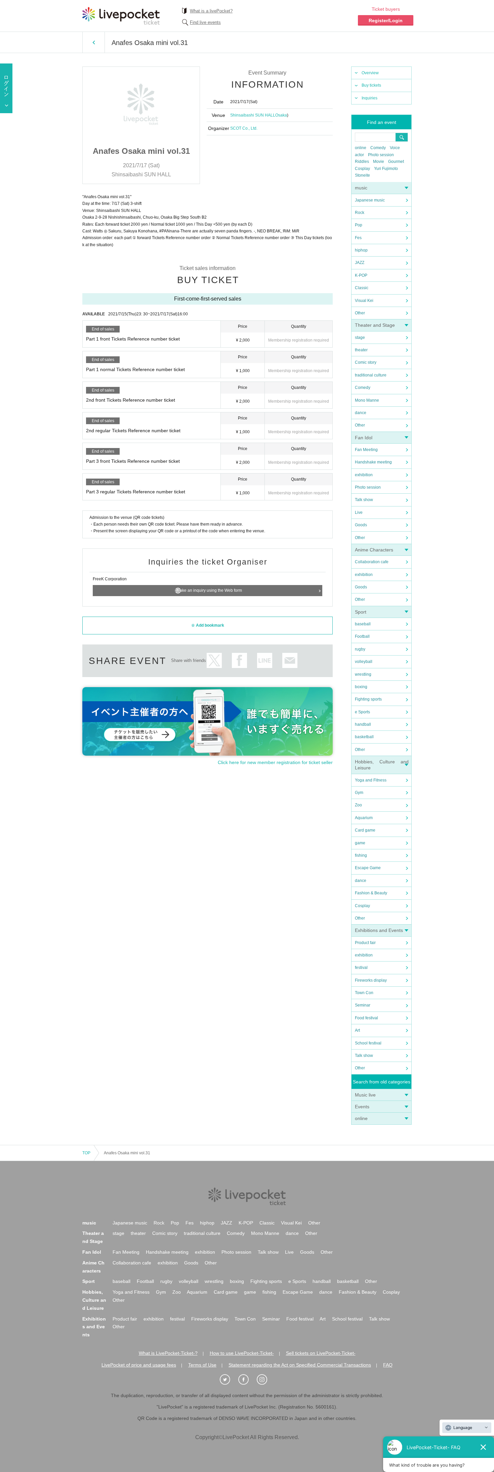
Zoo (358, 805)
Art (357, 1030)
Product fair (365, 942)
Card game (365, 830)
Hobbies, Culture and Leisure (94, 1300)
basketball (364, 736)
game (360, 843)
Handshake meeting (373, 462)
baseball (363, 624)
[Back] (93, 42)
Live (359, 512)
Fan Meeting (366, 449)
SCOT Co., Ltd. (243, 128)
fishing (361, 855)
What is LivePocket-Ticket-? (168, 1353)
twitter (214, 660)
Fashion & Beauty (371, 893)
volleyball (363, 661)
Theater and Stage (375, 325)
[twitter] (228, 1379)
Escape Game (368, 867)
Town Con (364, 992)
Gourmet (396, 161)
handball (363, 724)
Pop (358, 225)
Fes (358, 237)
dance (360, 412)
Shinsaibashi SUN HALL (252, 115)
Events (362, 1106)
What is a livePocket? (211, 10)
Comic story (365, 362)
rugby (360, 649)
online (360, 147)
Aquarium (364, 817)
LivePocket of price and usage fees (138, 1365)
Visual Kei (364, 300)
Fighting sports (368, 699)
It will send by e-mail (289, 660)
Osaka (281, 115)
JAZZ (359, 262)
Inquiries (369, 98)
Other (360, 313)
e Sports (362, 712)
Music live (365, 1095)
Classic (361, 287)
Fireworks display (371, 980)
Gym (359, 792)
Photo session (381, 154)
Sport (360, 612)
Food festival (366, 1018)
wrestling (363, 674)
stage (360, 337)
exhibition (364, 475)
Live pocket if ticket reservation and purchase (121, 16)
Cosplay (362, 168)
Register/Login (386, 20)
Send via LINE (264, 660)
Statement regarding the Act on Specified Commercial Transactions (300, 1365)
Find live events (205, 22)
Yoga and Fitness (370, 780)
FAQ (388, 1365)
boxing (361, 686)
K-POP (361, 275)
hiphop (361, 250)
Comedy (378, 147)
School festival (368, 1043)
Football (362, 636)
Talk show (364, 499)
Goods (361, 525)
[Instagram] (265, 1379)
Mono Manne (367, 400)
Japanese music (370, 200)
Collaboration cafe (371, 562)
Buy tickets (371, 85)
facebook (239, 660)
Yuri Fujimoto (386, 168)
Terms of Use (202, 1365)
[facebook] (247, 1379)
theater (361, 350)
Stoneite (362, 175)
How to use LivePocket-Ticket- (242, 1353)
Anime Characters (374, 549)
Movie (378, 161)
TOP (86, 1153)
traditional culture (370, 375)
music (361, 187)
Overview (370, 73)
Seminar (362, 1005)
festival (361, 967)
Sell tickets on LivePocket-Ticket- (321, 1353)
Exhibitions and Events (379, 930)
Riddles (362, 161)
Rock (359, 212)
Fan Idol (363, 437)
